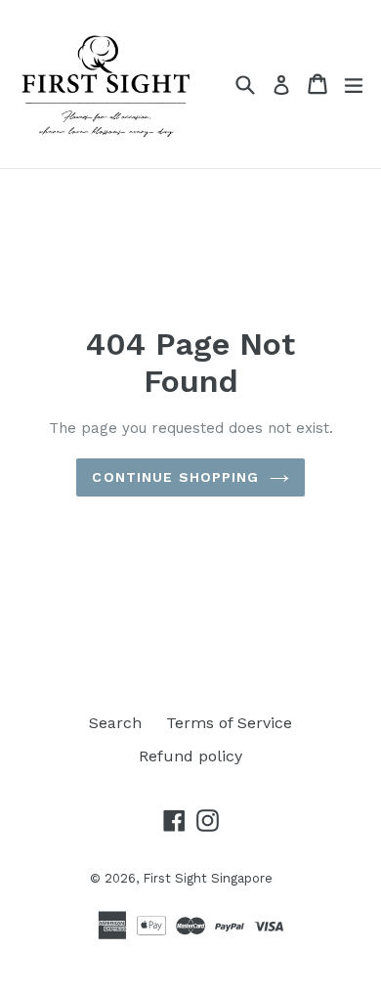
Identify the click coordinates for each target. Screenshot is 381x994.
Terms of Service (229, 722)
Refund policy (190, 756)
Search (115, 722)
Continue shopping (175, 477)
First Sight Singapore (208, 878)
